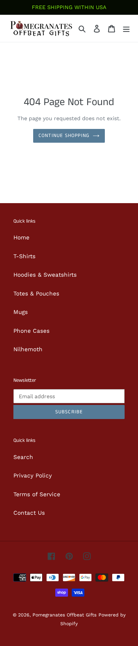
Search (23, 457)
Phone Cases (31, 330)
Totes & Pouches (36, 293)
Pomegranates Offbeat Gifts (64, 614)
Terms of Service (36, 494)
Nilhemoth (28, 349)
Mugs (20, 312)
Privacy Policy (32, 475)
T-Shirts (24, 256)
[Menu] (126, 28)
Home (21, 237)
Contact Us (29, 512)
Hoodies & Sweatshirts (45, 274)
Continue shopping (64, 135)
